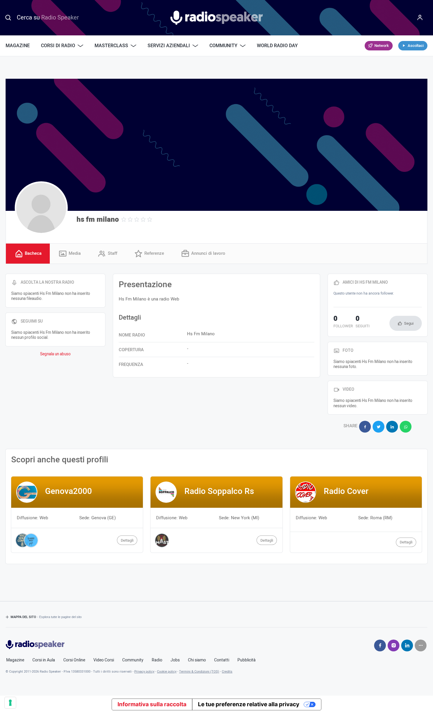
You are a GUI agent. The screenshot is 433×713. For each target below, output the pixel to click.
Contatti (221, 660)
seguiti (363, 322)
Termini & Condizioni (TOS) (199, 671)
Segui (409, 323)
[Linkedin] (407, 645)
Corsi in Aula (43, 660)
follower (343, 322)
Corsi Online (74, 660)
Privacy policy (144, 671)
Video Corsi (103, 660)
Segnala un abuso (55, 354)
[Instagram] (393, 645)
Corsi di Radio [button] (58, 45)
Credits (227, 671)
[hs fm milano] (41, 207)
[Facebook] (380, 645)
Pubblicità (246, 660)
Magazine (18, 45)
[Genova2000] (77, 514)
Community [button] (223, 45)
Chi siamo (197, 660)
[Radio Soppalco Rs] (216, 514)
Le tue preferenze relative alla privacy (248, 704)
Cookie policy (166, 671)
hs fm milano (98, 219)
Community (132, 660)
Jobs (175, 660)
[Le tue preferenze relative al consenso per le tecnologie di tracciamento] (10, 702)
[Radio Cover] (356, 514)
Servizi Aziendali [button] (169, 45)
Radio (157, 660)
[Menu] (420, 17)
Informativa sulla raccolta (152, 704)
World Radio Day (277, 45)
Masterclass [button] (111, 45)
